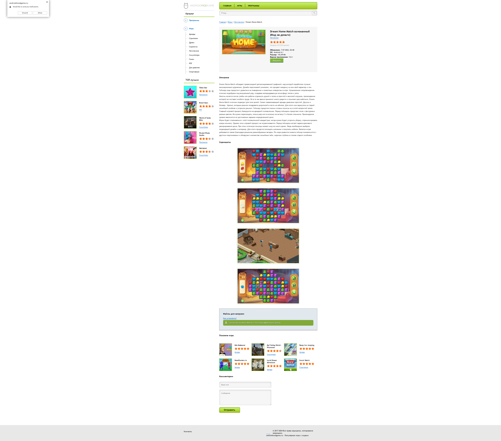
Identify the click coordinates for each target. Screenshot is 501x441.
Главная (227, 6)
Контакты (188, 431)
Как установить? (230, 318)
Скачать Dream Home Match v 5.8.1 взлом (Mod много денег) (254, 323)
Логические (274, 38)
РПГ (200, 110)
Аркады (237, 352)
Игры (239, 6)
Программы (253, 6)
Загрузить (277, 60)
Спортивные (303, 367)
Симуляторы (203, 127)
